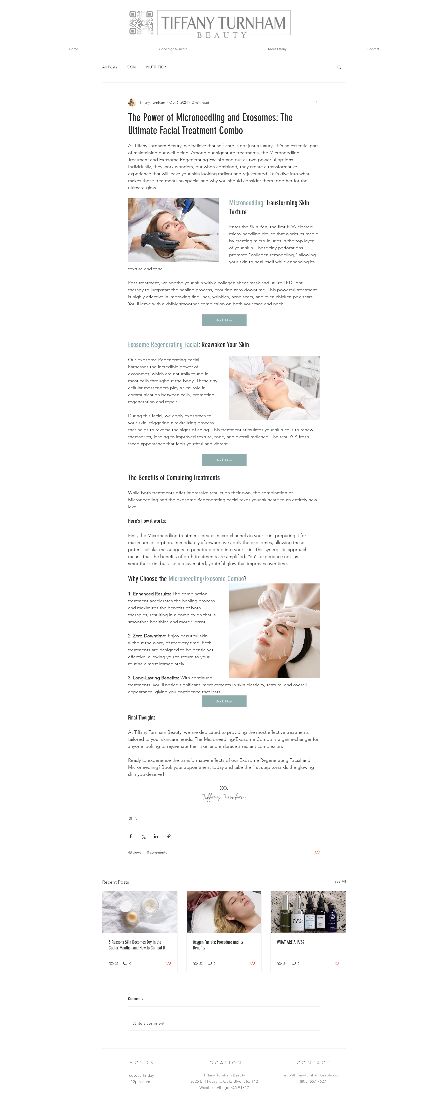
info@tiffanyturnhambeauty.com (312, 1075)
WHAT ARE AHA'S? (290, 942)
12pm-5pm (140, 1081)
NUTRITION (156, 67)
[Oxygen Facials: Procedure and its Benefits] (224, 912)
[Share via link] (168, 836)
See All (340, 881)
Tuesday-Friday (140, 1075)
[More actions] (317, 102)
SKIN (131, 67)
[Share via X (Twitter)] (143, 836)
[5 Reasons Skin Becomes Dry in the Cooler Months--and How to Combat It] (139, 912)
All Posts (109, 67)
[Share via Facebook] (130, 836)
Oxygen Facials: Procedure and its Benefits (218, 945)
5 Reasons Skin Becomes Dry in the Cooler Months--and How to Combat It (137, 945)
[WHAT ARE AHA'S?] (308, 912)
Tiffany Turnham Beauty (224, 1075)
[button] (339, 67)
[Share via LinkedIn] (155, 836)
